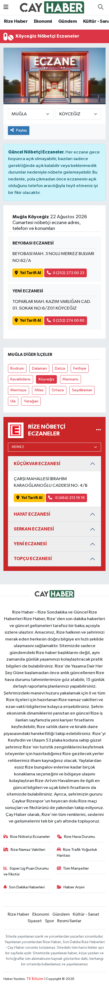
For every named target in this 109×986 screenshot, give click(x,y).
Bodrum (17, 368)
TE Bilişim (34, 979)
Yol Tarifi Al (30, 273)
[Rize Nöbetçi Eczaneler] (98, 430)
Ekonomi (43, 21)
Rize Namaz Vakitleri (28, 850)
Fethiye (79, 368)
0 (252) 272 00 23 (68, 273)
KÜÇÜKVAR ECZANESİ (37, 463)
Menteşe (18, 390)
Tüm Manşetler (76, 868)
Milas (39, 390)
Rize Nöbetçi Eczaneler (30, 837)
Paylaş (21, 130)
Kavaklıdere (20, 379)
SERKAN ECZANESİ (34, 529)
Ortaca (58, 390)
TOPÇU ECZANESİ (33, 558)
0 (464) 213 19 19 (69, 498)
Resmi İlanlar (69, 921)
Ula (13, 401)
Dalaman (39, 368)
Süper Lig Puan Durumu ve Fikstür (26, 871)
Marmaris (70, 379)
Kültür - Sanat (86, 914)
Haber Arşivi (73, 887)
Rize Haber (16, 21)
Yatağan (31, 401)
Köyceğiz (46, 379)
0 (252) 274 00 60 (68, 320)
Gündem (67, 21)
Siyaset (35, 921)
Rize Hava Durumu (79, 837)
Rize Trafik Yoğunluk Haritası (77, 852)
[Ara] (101, 7)
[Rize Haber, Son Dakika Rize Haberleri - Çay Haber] (52, 7)
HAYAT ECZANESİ (32, 514)
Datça (60, 368)
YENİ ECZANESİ (30, 544)
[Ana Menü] (5, 7)
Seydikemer (82, 390)
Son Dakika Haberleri (27, 887)
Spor (49, 921)
